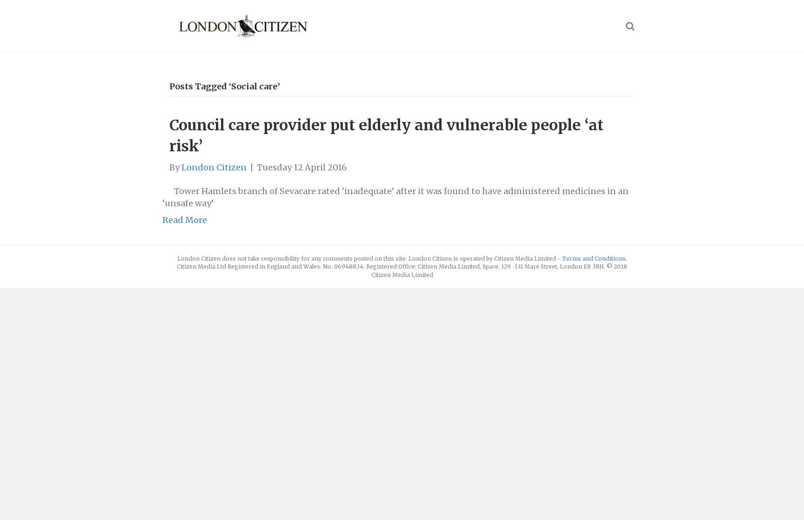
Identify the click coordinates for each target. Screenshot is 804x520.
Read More (184, 220)
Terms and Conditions (594, 258)
